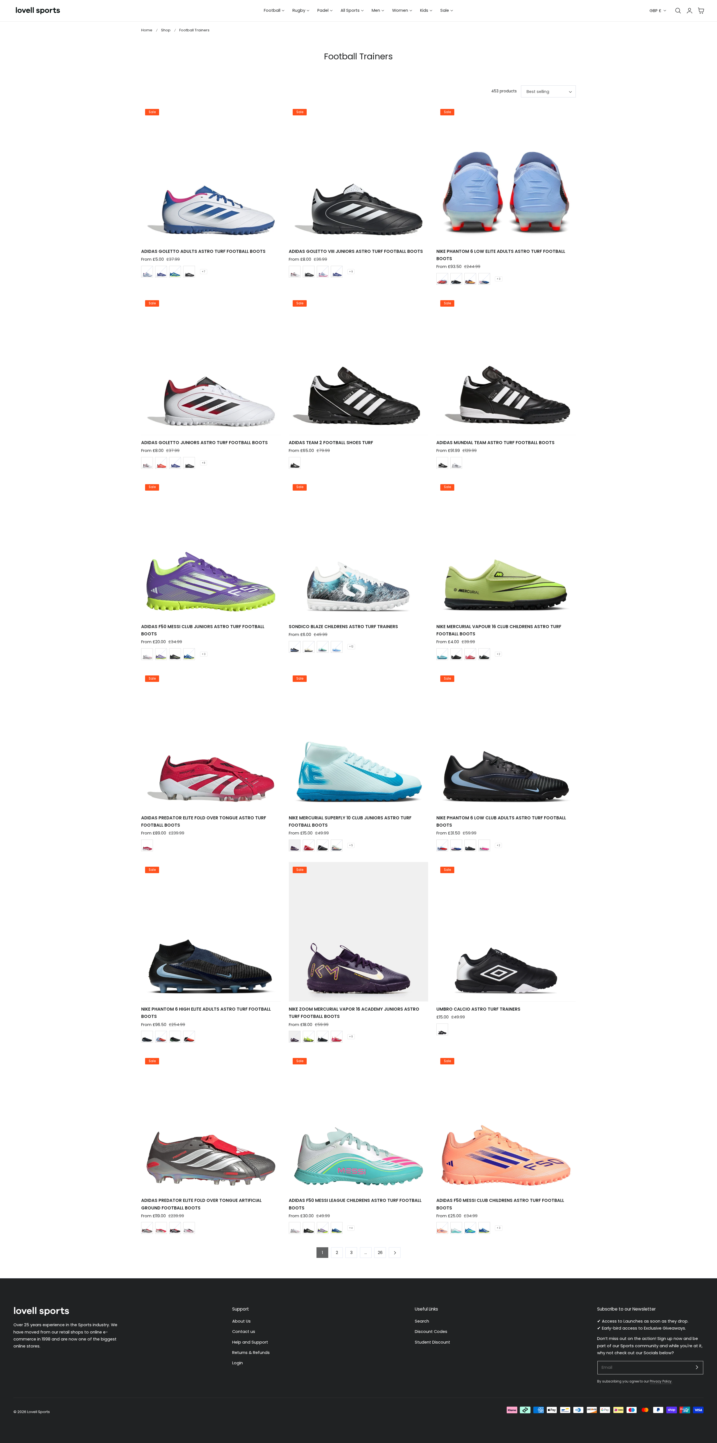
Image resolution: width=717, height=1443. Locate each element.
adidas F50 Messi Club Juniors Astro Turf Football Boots (202, 630)
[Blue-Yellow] (484, 1228)
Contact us (243, 1331)
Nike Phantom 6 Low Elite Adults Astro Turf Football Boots (500, 255)
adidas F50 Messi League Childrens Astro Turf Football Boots (355, 1204)
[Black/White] (189, 272)
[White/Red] (147, 654)
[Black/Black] (456, 279)
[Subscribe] (697, 1367)
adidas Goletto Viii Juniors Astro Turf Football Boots (356, 251)
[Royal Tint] (161, 1037)
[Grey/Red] (147, 1228)
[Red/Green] (470, 654)
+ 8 (203, 463)
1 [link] (322, 1252)
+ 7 (203, 271)
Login (237, 1363)
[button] (701, 11)
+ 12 (351, 646)
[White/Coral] (189, 1228)
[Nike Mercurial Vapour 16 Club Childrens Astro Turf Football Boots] (506, 549)
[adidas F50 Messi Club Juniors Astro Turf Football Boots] (211, 549)
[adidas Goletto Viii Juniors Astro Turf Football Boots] (358, 174)
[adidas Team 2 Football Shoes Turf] (358, 365)
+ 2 (498, 654)
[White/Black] (295, 272)
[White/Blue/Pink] (147, 272)
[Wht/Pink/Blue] (456, 1228)
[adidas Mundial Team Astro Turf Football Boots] (506, 365)
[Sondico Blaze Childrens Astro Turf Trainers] (358, 549)
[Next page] (395, 1252)
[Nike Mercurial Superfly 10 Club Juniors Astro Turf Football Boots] (358, 740)
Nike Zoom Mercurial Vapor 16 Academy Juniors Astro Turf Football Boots (354, 1012)
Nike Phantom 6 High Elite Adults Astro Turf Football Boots (206, 1012)
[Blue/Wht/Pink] (484, 279)
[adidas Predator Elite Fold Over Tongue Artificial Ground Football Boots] (211, 1123)
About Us (241, 1321)
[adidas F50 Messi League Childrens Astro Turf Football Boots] (358, 1123)
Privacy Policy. (661, 1381)
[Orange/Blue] (442, 1228)
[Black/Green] (456, 654)
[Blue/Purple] (442, 279)
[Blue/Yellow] (189, 654)
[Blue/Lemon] (175, 272)
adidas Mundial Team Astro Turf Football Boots (495, 443)
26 (380, 1252)
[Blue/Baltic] (442, 654)
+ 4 (351, 1228)
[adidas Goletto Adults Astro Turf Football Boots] (211, 174)
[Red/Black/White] (161, 1228)
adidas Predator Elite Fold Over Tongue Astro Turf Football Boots (203, 821)
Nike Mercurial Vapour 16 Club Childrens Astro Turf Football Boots (498, 630)
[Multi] (484, 845)
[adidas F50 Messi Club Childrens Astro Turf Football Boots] (506, 1123)
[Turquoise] (323, 647)
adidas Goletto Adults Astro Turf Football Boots (203, 251)
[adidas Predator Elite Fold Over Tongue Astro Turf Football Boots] (211, 740)
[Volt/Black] (309, 1037)
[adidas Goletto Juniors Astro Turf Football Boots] (211, 365)
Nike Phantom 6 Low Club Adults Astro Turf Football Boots (501, 821)
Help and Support (250, 1342)
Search (422, 1321)
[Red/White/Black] (161, 463)
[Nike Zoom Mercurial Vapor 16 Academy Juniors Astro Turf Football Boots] (358, 931)
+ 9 (351, 271)
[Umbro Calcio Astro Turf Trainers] (506, 931)
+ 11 (351, 1036)
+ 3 (498, 279)
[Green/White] (337, 845)
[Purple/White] (161, 654)
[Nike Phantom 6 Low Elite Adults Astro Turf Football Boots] (506, 174)
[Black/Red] (175, 1228)
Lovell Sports (38, 1411)
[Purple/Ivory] (295, 845)
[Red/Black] (189, 1037)
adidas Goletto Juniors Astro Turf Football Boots (204, 443)
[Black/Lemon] (175, 654)
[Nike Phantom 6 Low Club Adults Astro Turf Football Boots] (506, 740)
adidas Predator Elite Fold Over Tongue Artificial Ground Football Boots (201, 1204)
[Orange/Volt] (470, 279)
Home (146, 30)
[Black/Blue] (295, 647)
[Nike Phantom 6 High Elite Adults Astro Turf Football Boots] (211, 931)
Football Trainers (194, 30)
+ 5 (351, 845)
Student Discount (432, 1342)
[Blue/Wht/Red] (161, 272)
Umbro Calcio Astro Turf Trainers (478, 1009)
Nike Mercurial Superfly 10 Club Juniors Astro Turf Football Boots (350, 821)
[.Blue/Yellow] (470, 1228)
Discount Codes (431, 1331)
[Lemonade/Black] (309, 647)
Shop (166, 30)
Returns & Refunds (251, 1352)
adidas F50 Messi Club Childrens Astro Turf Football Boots (500, 1204)
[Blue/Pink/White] (337, 647)
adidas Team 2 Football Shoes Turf (331, 443)
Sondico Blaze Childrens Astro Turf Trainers (343, 627)
